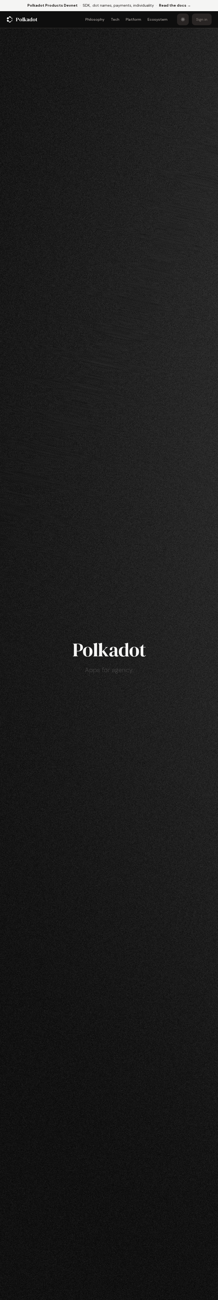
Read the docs (175, 5)
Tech (115, 19)
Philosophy (94, 19)
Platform (133, 19)
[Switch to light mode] (183, 19)
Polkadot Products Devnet (52, 5)
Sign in (201, 19)
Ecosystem (157, 19)
